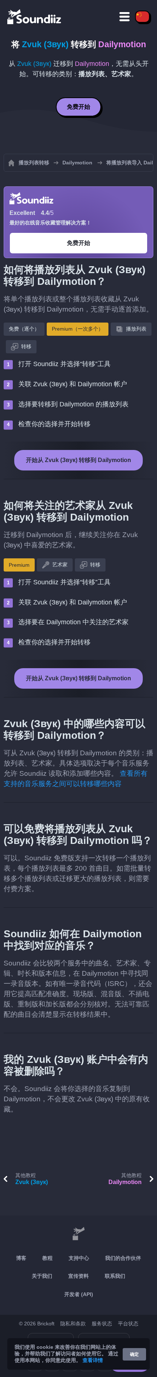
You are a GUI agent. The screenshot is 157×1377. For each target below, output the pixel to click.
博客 (21, 1258)
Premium (19, 565)
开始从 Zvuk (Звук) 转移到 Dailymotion (78, 460)
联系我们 (115, 1276)
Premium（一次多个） (77, 329)
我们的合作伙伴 (123, 1258)
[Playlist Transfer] (34, 16)
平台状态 (128, 1323)
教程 (47, 1258)
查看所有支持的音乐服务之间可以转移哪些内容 (76, 779)
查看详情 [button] (93, 1360)
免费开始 (78, 107)
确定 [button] (134, 1354)
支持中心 (79, 1258)
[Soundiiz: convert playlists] (78, 1234)
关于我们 (42, 1276)
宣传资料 (78, 1276)
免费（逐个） (24, 329)
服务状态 (102, 1323)
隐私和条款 (73, 1323)
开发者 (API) (78, 1294)
